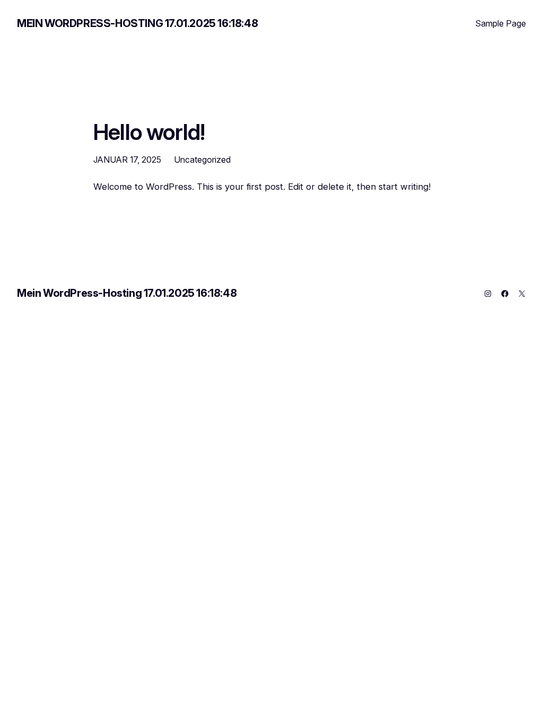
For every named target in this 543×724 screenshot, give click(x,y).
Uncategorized (202, 159)
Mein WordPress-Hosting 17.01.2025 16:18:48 (137, 23)
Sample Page (500, 23)
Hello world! (149, 132)
